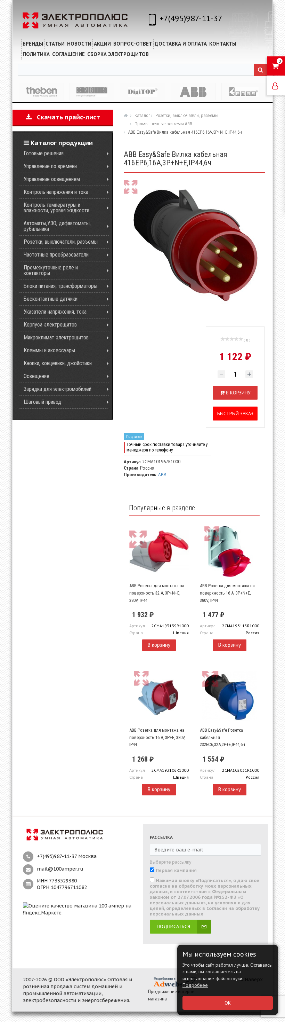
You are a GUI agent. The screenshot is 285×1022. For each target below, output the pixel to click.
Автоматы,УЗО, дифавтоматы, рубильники (57, 226)
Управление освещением (52, 179)
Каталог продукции (61, 143)
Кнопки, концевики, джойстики (58, 363)
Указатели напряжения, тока (55, 311)
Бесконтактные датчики (51, 299)
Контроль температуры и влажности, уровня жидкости (56, 208)
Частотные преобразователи (56, 254)
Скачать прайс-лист (66, 117)
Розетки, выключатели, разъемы (61, 241)
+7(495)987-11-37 (191, 18)
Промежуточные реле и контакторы (51, 270)
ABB (162, 475)
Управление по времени (50, 166)
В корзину (159, 645)
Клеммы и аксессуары (49, 350)
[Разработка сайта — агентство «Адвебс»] (174, 981)
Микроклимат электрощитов (56, 337)
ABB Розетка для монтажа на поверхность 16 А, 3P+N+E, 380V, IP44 (227, 593)
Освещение (36, 376)
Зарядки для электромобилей (57, 389)
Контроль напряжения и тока (56, 192)
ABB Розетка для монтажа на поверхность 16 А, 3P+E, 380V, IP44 (157, 737)
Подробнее (195, 985)
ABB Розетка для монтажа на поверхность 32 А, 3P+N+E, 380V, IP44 (156, 593)
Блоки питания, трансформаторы (60, 286)
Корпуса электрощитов (50, 324)
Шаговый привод (42, 402)
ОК (228, 1003)
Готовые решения (44, 153)
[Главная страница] (126, 115)
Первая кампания (176, 870)
